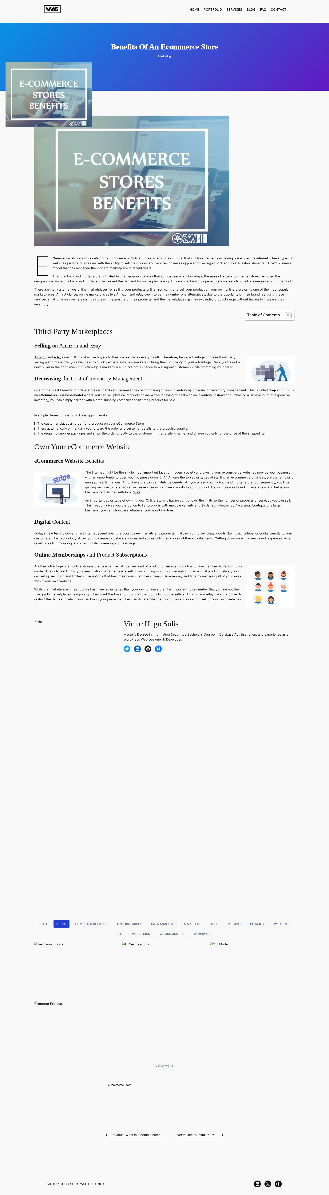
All (45, 924)
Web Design (141, 934)
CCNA (61, 924)
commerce (243, 477)
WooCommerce (172, 934)
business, (259, 477)
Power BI (257, 924)
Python (280, 924)
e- (233, 477)
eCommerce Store (119, 1084)
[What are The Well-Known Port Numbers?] (76, 970)
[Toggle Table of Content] (286, 315)
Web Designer (151, 639)
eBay (57, 357)
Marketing (164, 56)
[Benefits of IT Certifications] (164, 970)
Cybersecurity (129, 924)
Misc (215, 924)
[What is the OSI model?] (252, 970)
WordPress (203, 934)
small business (59, 299)
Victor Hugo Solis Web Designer (75, 1184)
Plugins (234, 924)
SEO (136, 492)
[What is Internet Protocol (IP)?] (76, 1029)
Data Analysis (163, 924)
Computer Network (91, 924)
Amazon (40, 357)
